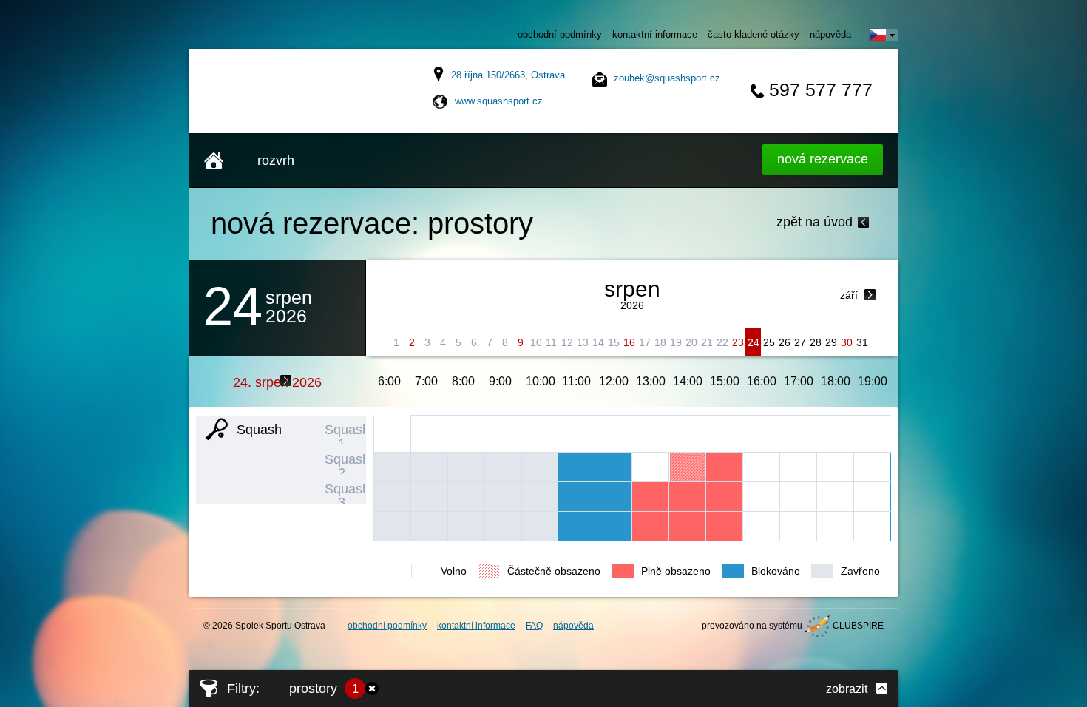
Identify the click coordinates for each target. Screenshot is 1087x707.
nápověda (830, 34)
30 (847, 342)
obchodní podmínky (560, 34)
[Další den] (286, 380)
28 (816, 342)
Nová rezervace (822, 159)
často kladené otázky (753, 34)
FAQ (534, 625)
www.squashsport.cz (499, 100)
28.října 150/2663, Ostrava (508, 75)
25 (769, 342)
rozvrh (275, 160)
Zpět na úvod (814, 221)
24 (753, 342)
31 (862, 342)
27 (800, 342)
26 (784, 342)
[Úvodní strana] (213, 160)
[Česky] (883, 34)
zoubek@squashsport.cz (667, 78)
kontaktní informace (654, 34)
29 (831, 342)
